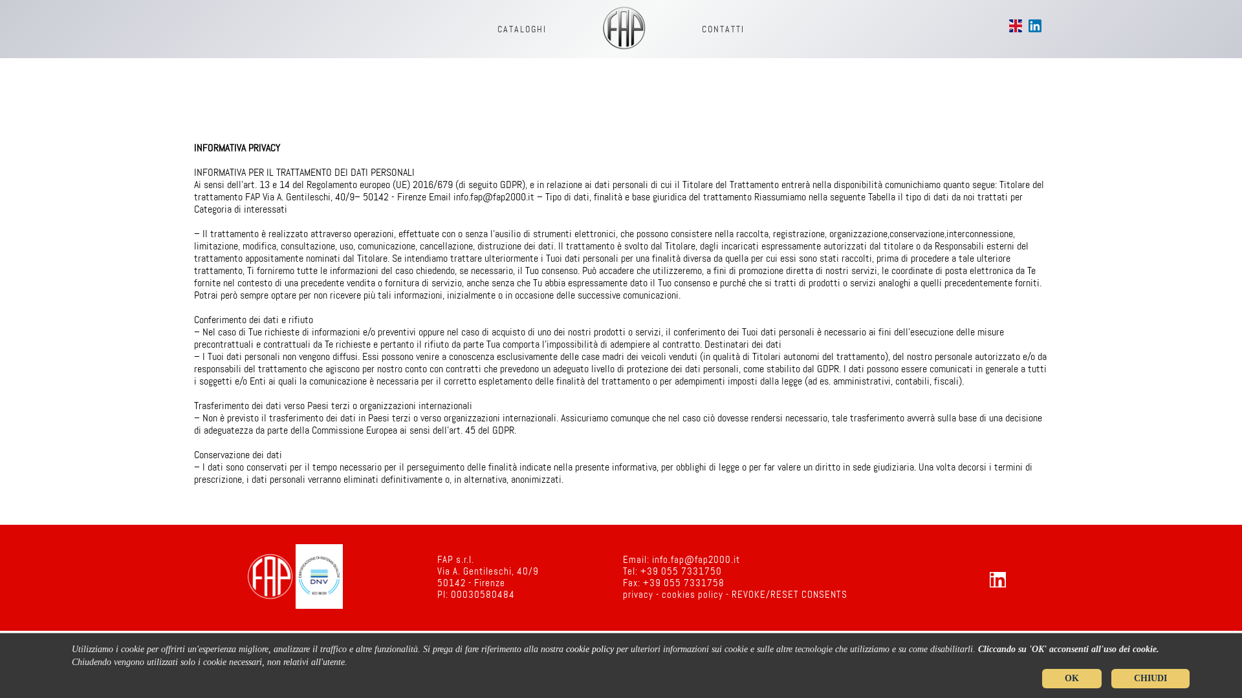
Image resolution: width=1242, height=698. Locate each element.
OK (1072, 678)
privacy (638, 595)
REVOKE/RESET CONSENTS (789, 595)
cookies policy (692, 595)
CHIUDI (1150, 678)
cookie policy (590, 649)
